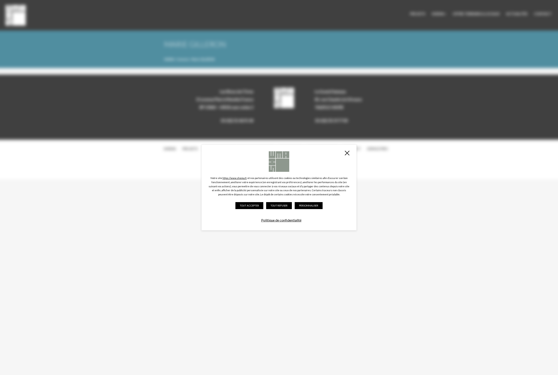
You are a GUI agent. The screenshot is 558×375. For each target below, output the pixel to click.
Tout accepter (249, 205)
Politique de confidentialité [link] (281, 220)
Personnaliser (308, 205)
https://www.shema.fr (235, 178)
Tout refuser (279, 205)
